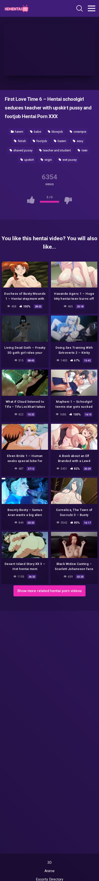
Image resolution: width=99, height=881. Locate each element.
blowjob (57, 131)
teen (84, 150)
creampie (79, 131)
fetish (21, 141)
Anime (49, 871)
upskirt (29, 160)
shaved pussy (22, 150)
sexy (79, 141)
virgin (48, 160)
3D (49, 862)
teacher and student (56, 150)
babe (37, 131)
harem (19, 131)
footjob (41, 141)
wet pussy (69, 160)
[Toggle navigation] (91, 8)
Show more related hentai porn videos (49, 591)
